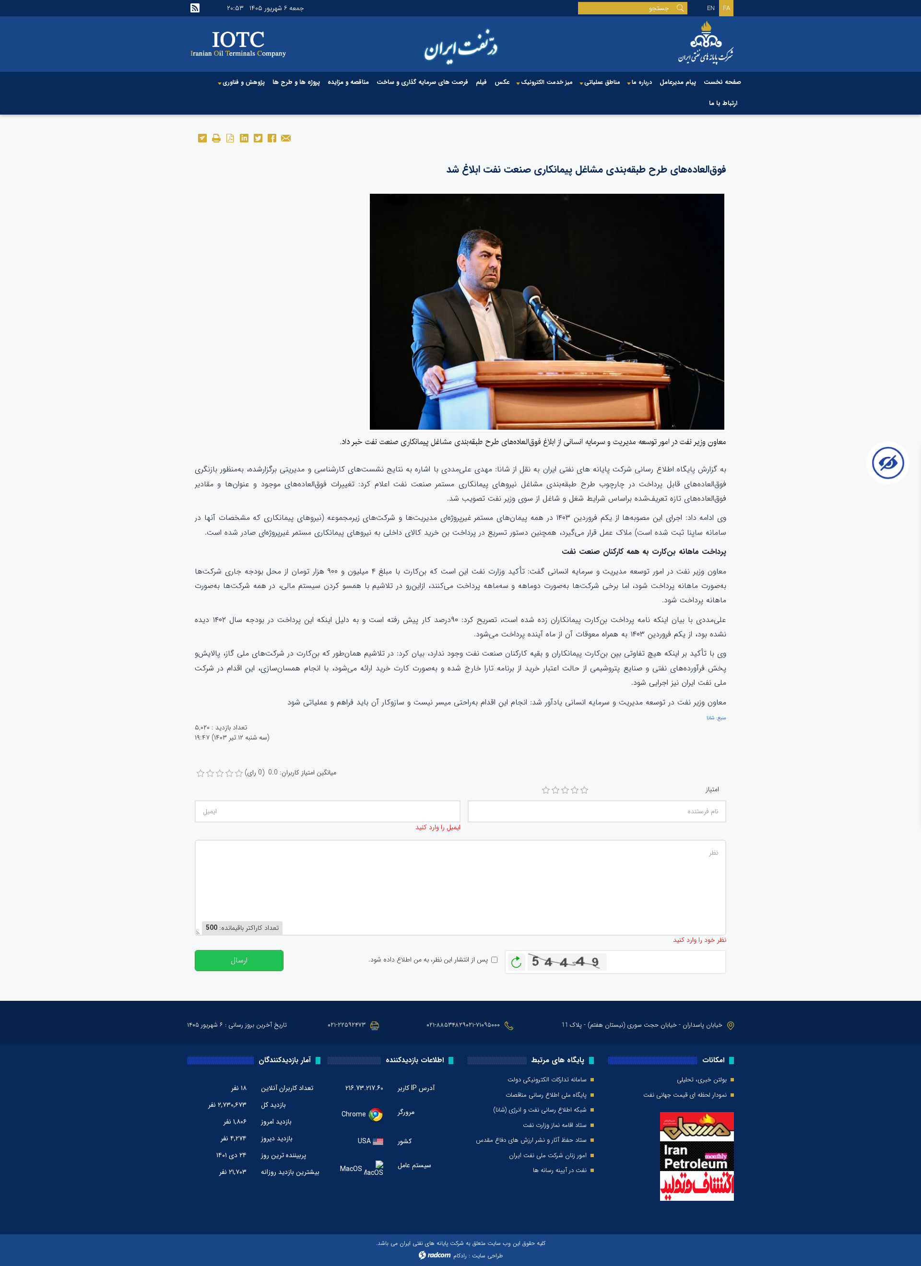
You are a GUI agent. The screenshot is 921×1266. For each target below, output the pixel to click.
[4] (574, 790)
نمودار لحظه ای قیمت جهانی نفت (685, 1095)
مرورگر (406, 1112)
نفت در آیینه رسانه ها (560, 1170)
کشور (405, 1141)
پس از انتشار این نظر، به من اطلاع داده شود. (428, 960)
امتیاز (712, 790)
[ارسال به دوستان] (286, 137)
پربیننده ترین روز (283, 1155)
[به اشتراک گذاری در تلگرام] (202, 137)
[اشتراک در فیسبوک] (272, 137)
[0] (200, 773)
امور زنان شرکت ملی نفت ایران (548, 1155)
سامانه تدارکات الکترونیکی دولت (547, 1080)
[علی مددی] (547, 311)
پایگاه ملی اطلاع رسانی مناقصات (546, 1095)
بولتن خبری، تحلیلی (702, 1080)
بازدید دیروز (277, 1138)
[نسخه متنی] (216, 137)
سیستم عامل (414, 1165)
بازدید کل (273, 1105)
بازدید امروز (276, 1121)
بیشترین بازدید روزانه (290, 1172)
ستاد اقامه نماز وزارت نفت (555, 1125)
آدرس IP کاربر (416, 1088)
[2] (555, 790)
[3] (565, 790)
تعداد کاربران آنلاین (287, 1088)
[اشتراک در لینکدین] (244, 137)
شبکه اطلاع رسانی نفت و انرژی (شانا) (540, 1110)
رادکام (460, 1255)
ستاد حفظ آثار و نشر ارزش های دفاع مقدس (531, 1140)
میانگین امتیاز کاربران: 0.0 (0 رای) (290, 773)
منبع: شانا (716, 718)
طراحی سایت (487, 1255)
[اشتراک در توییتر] (258, 137)
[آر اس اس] (195, 8)
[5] (584, 790)
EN (711, 8)
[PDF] (230, 137)
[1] (546, 790)
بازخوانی (516, 959)
